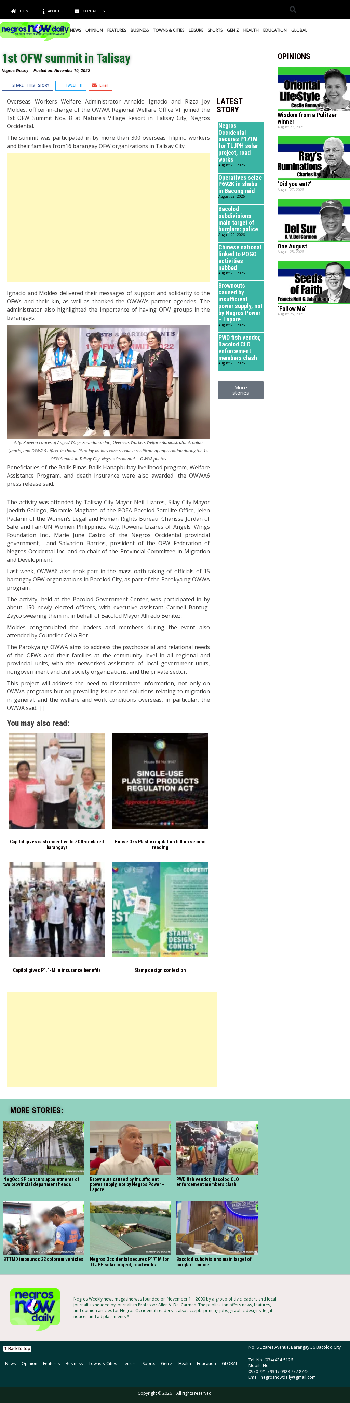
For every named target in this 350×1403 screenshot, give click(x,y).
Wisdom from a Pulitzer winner (307, 118)
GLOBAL (299, 30)
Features (116, 30)
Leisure (196, 30)
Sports (215, 30)
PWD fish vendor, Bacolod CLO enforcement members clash (239, 347)
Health (251, 30)
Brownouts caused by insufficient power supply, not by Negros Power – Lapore (240, 302)
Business (140, 30)
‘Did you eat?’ (294, 184)
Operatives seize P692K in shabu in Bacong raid (240, 184)
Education (275, 30)
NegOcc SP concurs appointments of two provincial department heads (41, 1182)
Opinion (94, 30)
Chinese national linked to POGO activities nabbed (239, 257)
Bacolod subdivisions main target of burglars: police (238, 219)
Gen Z (233, 30)
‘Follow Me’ (292, 308)
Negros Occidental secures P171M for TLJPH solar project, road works (238, 142)
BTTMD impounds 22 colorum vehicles (43, 1259)
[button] (293, 9)
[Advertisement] (108, 217)
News (75, 30)
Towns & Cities (168, 30)
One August (292, 246)
